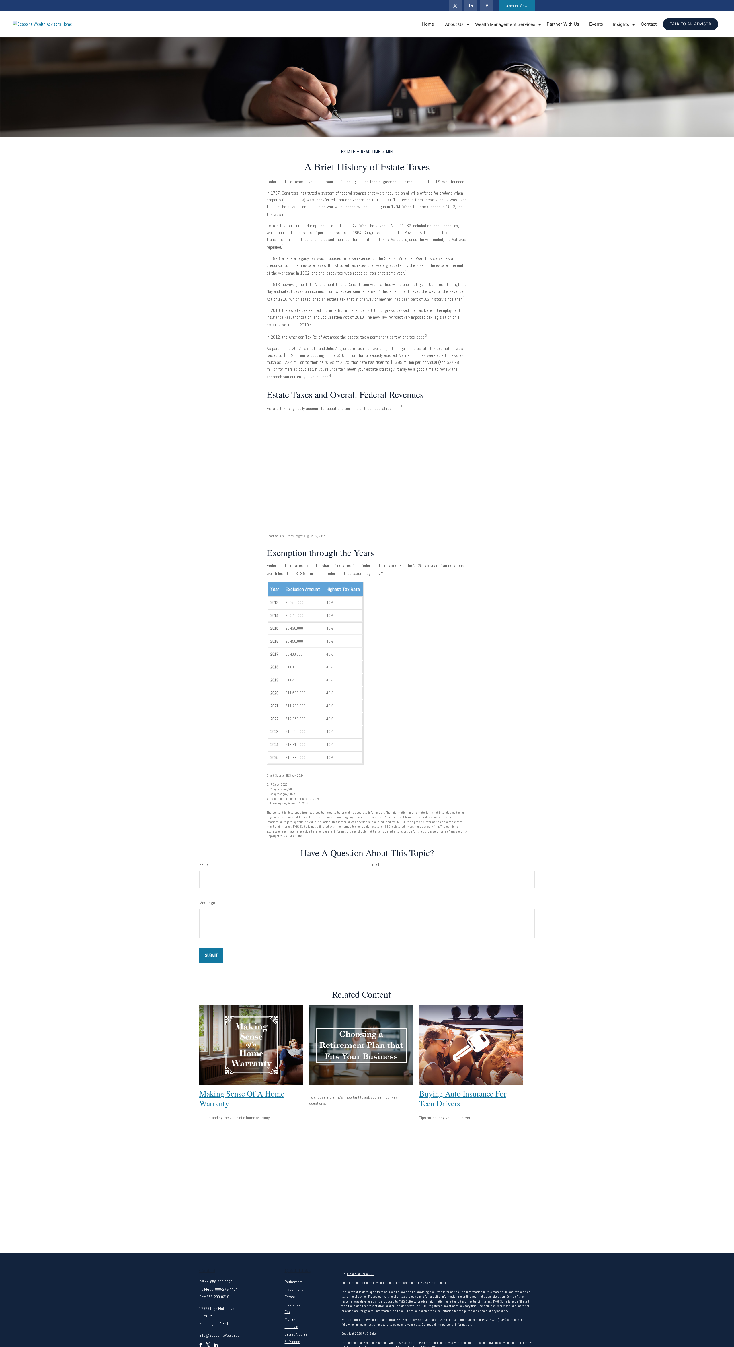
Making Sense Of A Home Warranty (241, 1098)
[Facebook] (486, 5)
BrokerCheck (437, 1283)
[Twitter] (455, 5)
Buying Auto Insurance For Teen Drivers (462, 1098)
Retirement (293, 1281)
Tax (287, 1311)
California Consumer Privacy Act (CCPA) (479, 1320)
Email (374, 864)
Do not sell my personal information (446, 1325)
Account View (516, 5)
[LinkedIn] (470, 5)
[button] (428, 24)
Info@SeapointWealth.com (221, 1335)
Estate (290, 1296)
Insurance (292, 1304)
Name (204, 864)
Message (207, 903)
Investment (294, 1289)
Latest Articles (296, 1334)
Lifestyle (291, 1326)
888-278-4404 (226, 1289)
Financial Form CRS (360, 1274)
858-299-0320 (221, 1281)
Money (290, 1319)
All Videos (292, 1341)
